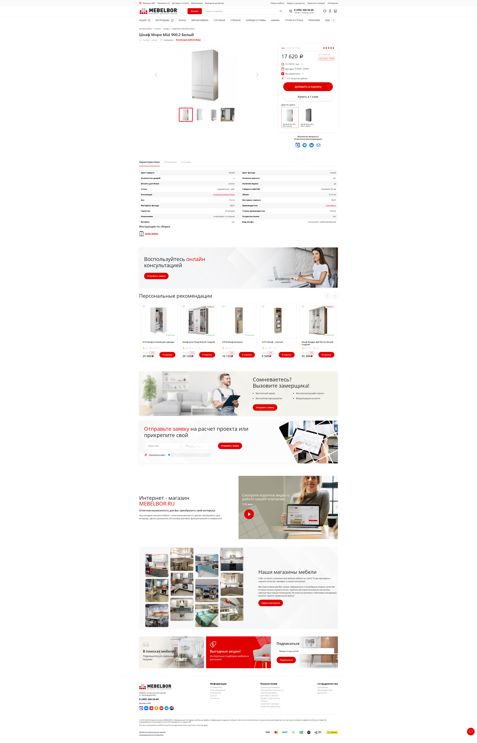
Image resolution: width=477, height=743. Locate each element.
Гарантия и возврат (316, 3)
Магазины (164, 3)
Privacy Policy (183, 725)
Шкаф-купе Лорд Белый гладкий (198, 342)
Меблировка (197, 3)
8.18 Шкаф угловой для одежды (158, 342)
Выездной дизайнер (214, 3)
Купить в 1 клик (308, 96)
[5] (333, 48)
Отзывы (186, 162)
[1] (324, 48)
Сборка (264, 701)
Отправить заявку (156, 276)
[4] (331, 48)
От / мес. (292, 64)
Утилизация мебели (270, 687)
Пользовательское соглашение (151, 735)
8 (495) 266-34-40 (304, 10)
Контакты (214, 698)
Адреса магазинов (270, 603)
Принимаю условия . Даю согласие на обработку (191, 455)
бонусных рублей (296, 78)
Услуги (213, 695)
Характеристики (149, 162)
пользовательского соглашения (198, 454)
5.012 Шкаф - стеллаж (272, 342)
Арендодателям (325, 690)
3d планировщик (268, 692)
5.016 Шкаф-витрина (232, 342)
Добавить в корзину (308, 86)
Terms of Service (197, 725)
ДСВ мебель (331, 205)
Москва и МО (149, 3)
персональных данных (201, 456)
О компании (216, 687)
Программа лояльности (272, 690)
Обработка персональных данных (152, 732)
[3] (329, 48)
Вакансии (322, 692)
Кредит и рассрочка (296, 3)
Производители (217, 690)
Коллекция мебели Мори (188, 40)
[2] (326, 48)
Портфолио (215, 692)
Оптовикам (333, 3)
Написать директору (270, 706)
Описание (170, 162)
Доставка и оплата (180, 3)
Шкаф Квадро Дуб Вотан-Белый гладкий (317, 343)
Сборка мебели (277, 3)
